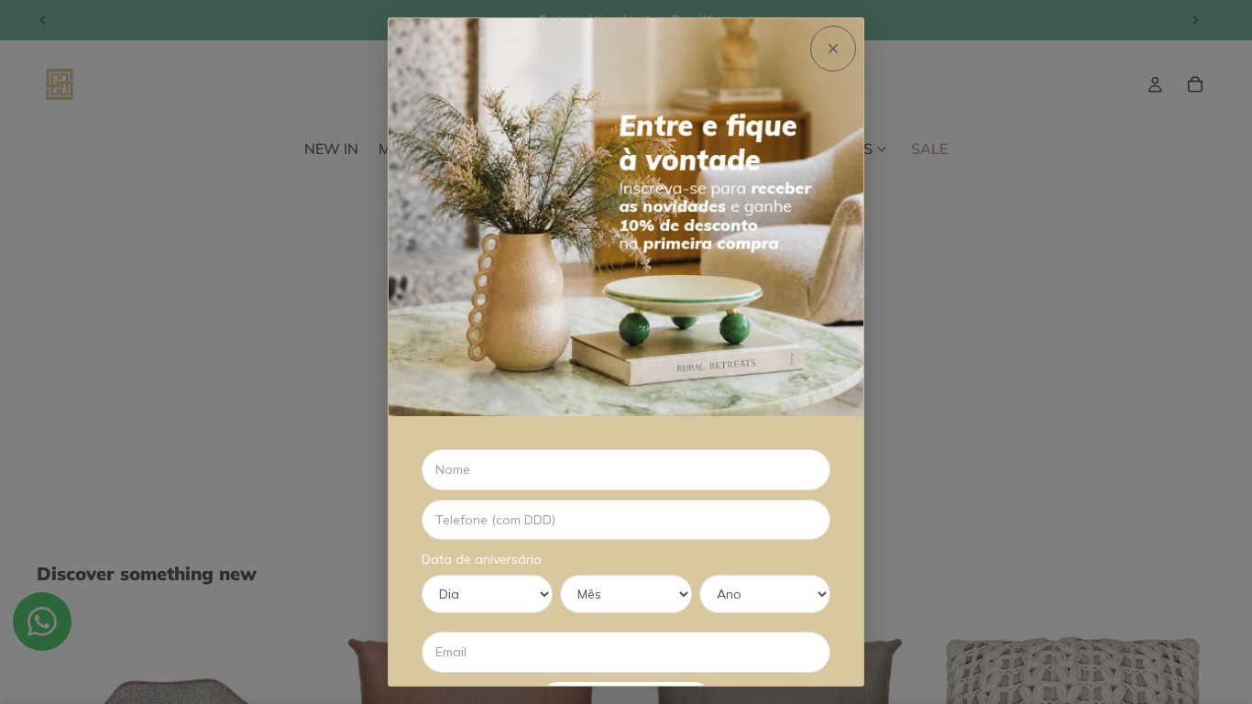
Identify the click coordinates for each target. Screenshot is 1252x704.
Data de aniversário (482, 559)
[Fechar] (833, 48)
